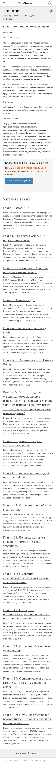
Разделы (32, 753)
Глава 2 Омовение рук (19, 300)
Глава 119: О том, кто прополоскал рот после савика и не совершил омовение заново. (26, 614)
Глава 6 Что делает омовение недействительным (24, 238)
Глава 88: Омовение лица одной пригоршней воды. (26, 475)
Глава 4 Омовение (16, 208)
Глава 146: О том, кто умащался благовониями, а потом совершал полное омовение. (27, 719)
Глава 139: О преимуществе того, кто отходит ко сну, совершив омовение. (27, 682)
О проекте (21, 753)
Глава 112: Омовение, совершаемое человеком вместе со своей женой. (26, 578)
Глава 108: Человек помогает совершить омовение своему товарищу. (24, 541)
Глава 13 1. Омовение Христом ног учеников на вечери (25, 270)
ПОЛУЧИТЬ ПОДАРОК (19, 181)
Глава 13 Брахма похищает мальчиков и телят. (22, 443)
